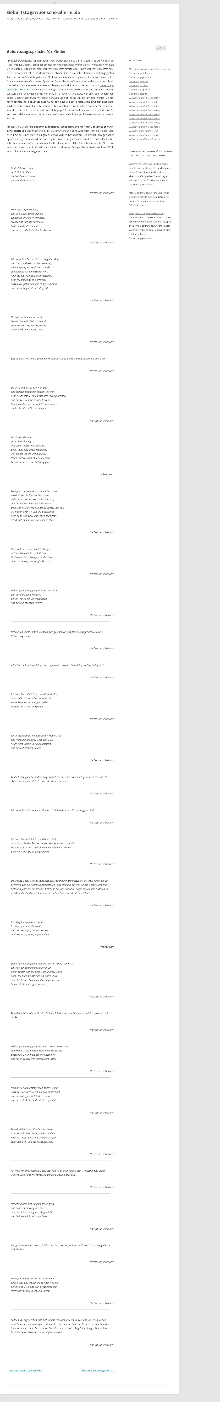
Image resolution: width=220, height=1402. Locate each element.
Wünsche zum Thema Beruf (143, 130)
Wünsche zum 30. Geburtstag (144, 106)
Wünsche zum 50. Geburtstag (144, 114)
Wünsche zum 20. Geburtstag (144, 101)
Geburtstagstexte (138, 93)
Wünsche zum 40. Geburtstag (144, 110)
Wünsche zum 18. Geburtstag (144, 97)
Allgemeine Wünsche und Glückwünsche (150, 68)
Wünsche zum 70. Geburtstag (144, 122)
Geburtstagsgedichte (140, 77)
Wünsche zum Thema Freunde (145, 139)
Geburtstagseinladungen (142, 73)
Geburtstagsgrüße (138, 81)
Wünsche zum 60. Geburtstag (144, 118)
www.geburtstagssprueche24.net (146, 213)
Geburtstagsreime (138, 85)
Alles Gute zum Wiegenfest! (97, 1370)
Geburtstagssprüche (140, 89)
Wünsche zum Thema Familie (144, 135)
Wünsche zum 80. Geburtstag (144, 126)
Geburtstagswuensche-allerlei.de (43, 12)
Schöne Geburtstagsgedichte (24, 1370)
